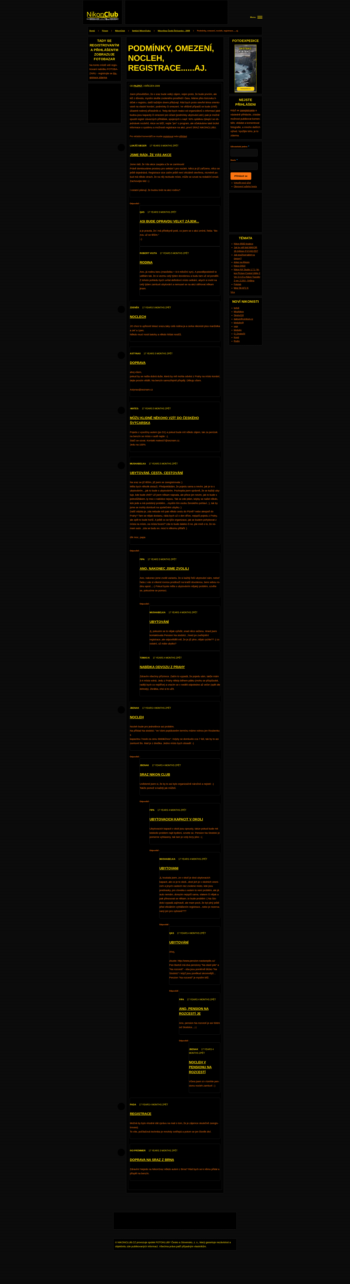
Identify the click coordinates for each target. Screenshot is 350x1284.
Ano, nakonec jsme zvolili (164, 568)
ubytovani (168, 868)
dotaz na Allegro (242, 262)
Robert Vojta (148, 253)
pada (133, 1104)
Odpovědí (134, 203)
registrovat (168, 136)
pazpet (138, 86)
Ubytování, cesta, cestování (156, 473)
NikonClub (120, 31)
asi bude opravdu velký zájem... (169, 221)
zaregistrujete (247, 110)
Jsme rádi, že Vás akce (150, 155)
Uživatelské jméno (239, 146)
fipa (142, 559)
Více (233, 292)
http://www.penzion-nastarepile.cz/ (196, 960)
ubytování (159, 622)
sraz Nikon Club (155, 774)
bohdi (236, 308)
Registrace (140, 1114)
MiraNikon (239, 311)
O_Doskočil (239, 334)
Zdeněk (134, 307)
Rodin (237, 341)
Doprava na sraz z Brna (152, 1160)
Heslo (233, 160)
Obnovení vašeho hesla (245, 186)
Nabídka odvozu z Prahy (162, 667)
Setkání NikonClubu (141, 31)
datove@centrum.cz (243, 319)
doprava (138, 363)
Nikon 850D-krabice (243, 244)
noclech (138, 317)
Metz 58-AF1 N (241, 288)
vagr (236, 326)
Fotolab (237, 284)
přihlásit (183, 136)
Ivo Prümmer (138, 1150)
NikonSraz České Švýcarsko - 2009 (174, 31)
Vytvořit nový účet (242, 183)
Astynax (135, 353)
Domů (92, 31)
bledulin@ (239, 323)
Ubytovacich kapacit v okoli (176, 819)
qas (142, 212)
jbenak (134, 708)
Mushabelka (138, 464)
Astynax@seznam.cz (141, 389)
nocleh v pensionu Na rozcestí (200, 1067)
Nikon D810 (239, 266)
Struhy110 (239, 315)
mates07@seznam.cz (167, 440)
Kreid (236, 337)
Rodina (146, 262)
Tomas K (145, 658)
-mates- (134, 408)
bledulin (238, 330)
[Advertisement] (176, 8)
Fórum (105, 31)
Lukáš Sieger (138, 146)
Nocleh (137, 717)
